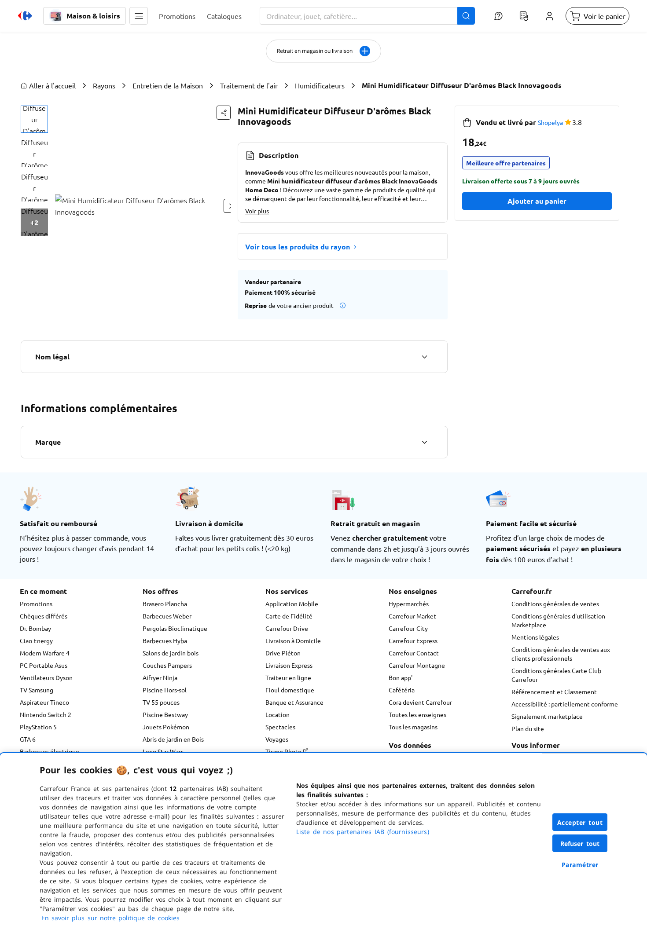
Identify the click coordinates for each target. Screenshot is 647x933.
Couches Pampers (167, 665)
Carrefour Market (412, 616)
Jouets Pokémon (166, 727)
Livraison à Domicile (293, 640)
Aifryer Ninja (160, 677)
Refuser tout (580, 843)
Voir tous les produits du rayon (297, 246)
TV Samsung (36, 690)
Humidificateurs (320, 85)
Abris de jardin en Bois (173, 739)
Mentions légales (535, 637)
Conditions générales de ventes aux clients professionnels (560, 653)
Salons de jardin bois (171, 653)
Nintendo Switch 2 (45, 714)
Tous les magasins (413, 727)
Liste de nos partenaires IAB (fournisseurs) (362, 831)
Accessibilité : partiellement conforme (564, 704)
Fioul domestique (289, 690)
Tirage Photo (284, 751)
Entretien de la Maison (167, 85)
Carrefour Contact (414, 653)
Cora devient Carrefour (420, 702)
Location (277, 714)
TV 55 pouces (161, 702)
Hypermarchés (409, 603)
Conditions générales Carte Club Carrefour (556, 674)
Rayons (104, 85)
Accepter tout (580, 822)
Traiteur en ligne (288, 677)
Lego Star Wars (163, 751)
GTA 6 (28, 739)
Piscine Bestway (165, 714)
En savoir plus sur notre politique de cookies (110, 918)
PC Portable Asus (43, 665)
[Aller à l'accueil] (25, 16)
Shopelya (550, 122)
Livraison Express (288, 665)
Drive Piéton (283, 653)
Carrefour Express (413, 640)
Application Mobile (291, 603)
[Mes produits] (524, 16)
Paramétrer (580, 864)
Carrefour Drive (286, 628)
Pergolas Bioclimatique (175, 628)
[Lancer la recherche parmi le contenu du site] (466, 15)
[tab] (34, 119)
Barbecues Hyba (165, 640)
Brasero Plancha (165, 603)
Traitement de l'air (249, 85)
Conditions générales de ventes (555, 603)
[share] (224, 113)
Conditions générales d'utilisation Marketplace (558, 620)
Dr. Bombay (35, 628)
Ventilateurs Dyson (46, 677)
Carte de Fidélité (288, 616)
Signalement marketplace (547, 716)
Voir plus (257, 211)
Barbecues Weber (167, 616)
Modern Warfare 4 (45, 653)
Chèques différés (43, 616)
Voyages (276, 739)
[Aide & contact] (498, 16)
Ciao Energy (36, 640)
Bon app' (400, 677)
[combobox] (367, 16)
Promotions (36, 603)
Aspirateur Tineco (44, 702)
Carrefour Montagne (417, 665)
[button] (138, 16)
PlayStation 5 (38, 727)
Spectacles (280, 727)
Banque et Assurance (294, 702)
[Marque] (424, 442)
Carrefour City (408, 628)
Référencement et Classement (554, 691)
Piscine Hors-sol (165, 690)
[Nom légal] (424, 357)
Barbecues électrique (49, 751)
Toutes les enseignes (417, 714)
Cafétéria (402, 690)
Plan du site (527, 728)
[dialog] (323, 843)
